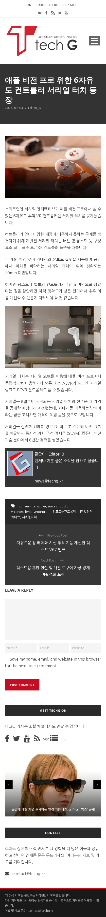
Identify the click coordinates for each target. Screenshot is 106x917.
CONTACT (70, 5)
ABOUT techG (48, 5)
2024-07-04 (14, 107)
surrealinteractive (32, 506)
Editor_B (34, 107)
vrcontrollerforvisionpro (29, 511)
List (64, 740)
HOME (29, 5)
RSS (46, 740)
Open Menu (94, 40)
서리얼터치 (29, 517)
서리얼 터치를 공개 (77, 216)
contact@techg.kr (28, 873)
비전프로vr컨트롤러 (63, 511)
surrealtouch (57, 506)
